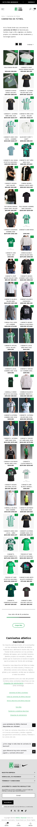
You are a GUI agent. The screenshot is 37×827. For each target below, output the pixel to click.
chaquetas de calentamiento (13, 683)
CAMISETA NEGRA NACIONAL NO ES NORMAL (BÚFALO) (11, 486)
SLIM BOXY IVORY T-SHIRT (26, 138)
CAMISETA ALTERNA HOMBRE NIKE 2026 (10, 416)
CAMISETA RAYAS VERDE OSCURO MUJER (10, 92)
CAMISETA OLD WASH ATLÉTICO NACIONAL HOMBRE (11, 161)
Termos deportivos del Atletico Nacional (18, 700)
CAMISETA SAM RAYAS (26, 229)
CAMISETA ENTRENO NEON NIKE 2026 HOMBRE (26, 509)
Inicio (3, 16)
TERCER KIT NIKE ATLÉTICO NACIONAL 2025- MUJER (10, 578)
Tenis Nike (18, 707)
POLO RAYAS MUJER (10, 67)
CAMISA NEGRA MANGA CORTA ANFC (26, 184)
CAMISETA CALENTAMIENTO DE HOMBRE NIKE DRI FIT (11, 555)
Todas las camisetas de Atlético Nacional (18, 696)
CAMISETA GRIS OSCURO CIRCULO (26, 601)
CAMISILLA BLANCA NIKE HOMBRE (10, 509)
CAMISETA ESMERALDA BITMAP (10, 601)
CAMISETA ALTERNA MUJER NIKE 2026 (26, 416)
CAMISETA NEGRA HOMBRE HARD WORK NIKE (26, 277)
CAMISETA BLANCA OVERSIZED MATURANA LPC (26, 300)
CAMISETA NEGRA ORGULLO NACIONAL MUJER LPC (26, 323)
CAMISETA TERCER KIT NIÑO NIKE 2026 (26, 439)
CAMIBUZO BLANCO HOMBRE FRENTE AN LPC (26, 393)
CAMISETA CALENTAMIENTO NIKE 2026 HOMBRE (26, 463)
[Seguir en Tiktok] (26, 811)
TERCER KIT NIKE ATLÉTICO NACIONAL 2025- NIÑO (26, 555)
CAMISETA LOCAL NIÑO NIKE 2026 (26, 346)
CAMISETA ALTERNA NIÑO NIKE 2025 (10, 115)
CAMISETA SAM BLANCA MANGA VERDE (26, 486)
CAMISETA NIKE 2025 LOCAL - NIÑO (11, 532)
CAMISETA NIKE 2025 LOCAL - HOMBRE (11, 138)
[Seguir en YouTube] (22, 811)
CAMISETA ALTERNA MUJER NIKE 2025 (26, 91)
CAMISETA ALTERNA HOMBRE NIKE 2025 (26, 532)
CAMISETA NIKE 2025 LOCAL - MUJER (26, 115)
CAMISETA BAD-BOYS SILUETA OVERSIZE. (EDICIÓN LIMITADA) (26, 578)
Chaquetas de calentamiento (18, 715)
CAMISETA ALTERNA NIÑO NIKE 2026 (10, 439)
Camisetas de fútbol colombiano (18, 692)
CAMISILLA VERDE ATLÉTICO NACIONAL (10, 393)
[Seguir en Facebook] (11, 811)
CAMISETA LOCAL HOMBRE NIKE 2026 (10, 370)
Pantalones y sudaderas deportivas (18, 711)
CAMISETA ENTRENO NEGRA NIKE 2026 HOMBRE (10, 463)
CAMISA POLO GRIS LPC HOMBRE (10, 323)
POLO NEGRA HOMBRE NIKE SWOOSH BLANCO (26, 208)
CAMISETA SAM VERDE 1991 (11, 254)
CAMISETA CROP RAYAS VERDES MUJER (26, 68)
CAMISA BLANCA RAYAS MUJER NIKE (26, 254)
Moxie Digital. (31, 820)
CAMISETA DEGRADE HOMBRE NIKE (10, 230)
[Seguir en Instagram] (18, 811)
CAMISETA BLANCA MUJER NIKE (10, 300)
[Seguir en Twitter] (15, 811)
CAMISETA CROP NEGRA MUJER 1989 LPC (10, 277)
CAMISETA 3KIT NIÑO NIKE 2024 (26, 161)
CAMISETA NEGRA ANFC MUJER (11, 184)
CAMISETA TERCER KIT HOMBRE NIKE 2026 (26, 370)
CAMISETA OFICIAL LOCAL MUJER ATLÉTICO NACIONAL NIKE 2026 (10, 347)
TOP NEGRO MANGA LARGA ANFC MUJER (10, 207)
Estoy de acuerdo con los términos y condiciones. (18, 806)
